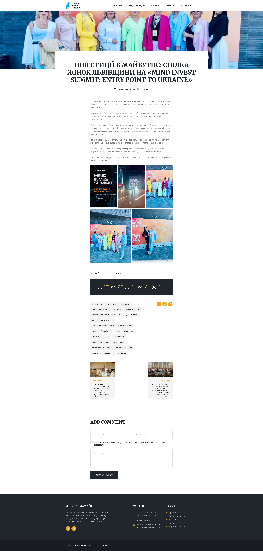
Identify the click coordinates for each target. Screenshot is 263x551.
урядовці (122, 353)
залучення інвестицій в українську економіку (112, 326)
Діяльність (174, 519)
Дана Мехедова (132, 315)
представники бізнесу (102, 348)
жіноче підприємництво (103, 320)
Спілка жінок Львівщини (103, 353)
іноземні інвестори (101, 337)
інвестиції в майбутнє (102, 331)
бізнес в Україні (133, 309)
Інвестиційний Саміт (125, 331)
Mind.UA (118, 309)
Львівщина (119, 337)
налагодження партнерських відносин (109, 342)
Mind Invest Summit (101, 309)
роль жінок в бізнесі (125, 348)
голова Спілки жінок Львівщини (106, 315)
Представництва (177, 516)
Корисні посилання (178, 526)
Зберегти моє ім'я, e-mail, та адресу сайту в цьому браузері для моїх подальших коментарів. (129, 444)
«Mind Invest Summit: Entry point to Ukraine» (111, 304)
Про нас (172, 512)
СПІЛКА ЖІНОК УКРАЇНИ (76, 545)
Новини (172, 523)
